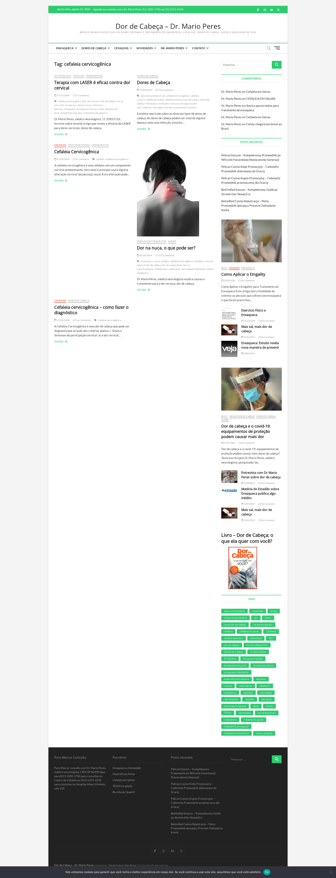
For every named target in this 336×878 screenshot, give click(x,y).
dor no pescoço (68, 105)
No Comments (165, 89)
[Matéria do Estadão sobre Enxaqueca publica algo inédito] (229, 490)
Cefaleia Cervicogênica (76, 151)
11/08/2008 (63, 320)
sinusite (168, 107)
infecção (147, 107)
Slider (172, 241)
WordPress (130, 865)
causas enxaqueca (262, 624)
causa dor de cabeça (235, 624)
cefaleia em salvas (155, 99)
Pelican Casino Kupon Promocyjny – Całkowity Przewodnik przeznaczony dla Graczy (195, 802)
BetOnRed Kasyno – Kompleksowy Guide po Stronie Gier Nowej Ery (195, 815)
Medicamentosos (79, 144)
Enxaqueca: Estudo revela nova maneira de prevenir (260, 345)
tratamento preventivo (236, 733)
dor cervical (93, 101)
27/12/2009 (63, 95)
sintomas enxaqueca (235, 705)
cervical (209, 261)
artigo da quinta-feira (235, 617)
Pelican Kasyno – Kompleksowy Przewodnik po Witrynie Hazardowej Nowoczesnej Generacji (193, 773)
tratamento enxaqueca (95, 112)
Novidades (144, 48)
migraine (248, 692)
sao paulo (267, 699)
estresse (261, 678)
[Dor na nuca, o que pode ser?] (175, 189)
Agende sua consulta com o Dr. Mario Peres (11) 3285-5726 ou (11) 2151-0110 (138, 9)
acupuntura (147, 261)
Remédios (200, 269)
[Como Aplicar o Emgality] (251, 241)
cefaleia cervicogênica (69, 101)
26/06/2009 (145, 255)
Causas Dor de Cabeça (242, 416)
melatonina (230, 692)
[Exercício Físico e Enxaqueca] (229, 314)
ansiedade (257, 610)
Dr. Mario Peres (172, 48)
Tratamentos (94, 75)
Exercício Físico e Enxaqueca (253, 312)
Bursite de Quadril (124, 792)
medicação (174, 269)
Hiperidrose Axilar (124, 774)
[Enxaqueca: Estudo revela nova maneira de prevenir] (229, 349)
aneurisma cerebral (151, 95)
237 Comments (166, 255)
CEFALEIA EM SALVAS (260, 98)
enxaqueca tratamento (236, 672)
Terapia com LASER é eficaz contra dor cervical (92, 85)
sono (256, 705)
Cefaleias (121, 48)
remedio (249, 699)
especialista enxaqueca (236, 678)
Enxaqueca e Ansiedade (127, 768)
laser (101, 109)
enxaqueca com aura (87, 109)
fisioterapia (161, 269)
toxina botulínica (267, 712)
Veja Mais (62, 134)
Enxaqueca (65, 48)
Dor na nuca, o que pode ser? (166, 248)
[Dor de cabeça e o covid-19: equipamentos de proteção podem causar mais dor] (251, 389)
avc (164, 95)
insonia (228, 685)
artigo (273, 610)
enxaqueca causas (252, 658)
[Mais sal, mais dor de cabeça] (229, 329)
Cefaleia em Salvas (258, 91)
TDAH (227, 712)
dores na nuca (85, 105)
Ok (267, 872)
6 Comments (82, 159)
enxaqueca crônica (263, 665)
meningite (158, 107)
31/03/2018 (249, 320)
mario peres (245, 685)
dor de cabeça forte (172, 265)
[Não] (331, 872)
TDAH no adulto (122, 786)
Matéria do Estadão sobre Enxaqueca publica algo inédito (260, 493)
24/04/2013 (249, 353)
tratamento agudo (253, 719)
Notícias (78, 75)
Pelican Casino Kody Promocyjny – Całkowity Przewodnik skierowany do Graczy (193, 788)
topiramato (244, 712)
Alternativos (62, 75)
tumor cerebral (264, 733)
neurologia (266, 692)
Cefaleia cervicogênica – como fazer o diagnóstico (91, 309)
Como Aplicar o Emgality (243, 274)
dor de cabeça (108, 101)
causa (157, 261)
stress (269, 705)
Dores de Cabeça (93, 48)
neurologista (187, 269)
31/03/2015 (249, 337)
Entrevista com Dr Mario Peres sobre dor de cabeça (261, 474)
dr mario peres (258, 651)
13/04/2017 (249, 504)
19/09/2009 (145, 89)
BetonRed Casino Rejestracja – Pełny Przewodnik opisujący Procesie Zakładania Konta (248, 205)
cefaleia (100, 159)
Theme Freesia (115, 865)
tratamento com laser (71, 112)
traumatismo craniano (184, 107)
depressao (256, 638)
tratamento (212, 269)
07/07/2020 (229, 443)
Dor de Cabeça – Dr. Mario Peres (168, 26)
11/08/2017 (249, 483)
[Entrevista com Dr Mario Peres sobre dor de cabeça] (229, 476)
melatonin (264, 685)
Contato (198, 48)
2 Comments (82, 95)
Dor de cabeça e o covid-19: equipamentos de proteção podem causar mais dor (245, 431)
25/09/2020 (229, 280)
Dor (84, 101)
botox (268, 617)
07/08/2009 (63, 159)
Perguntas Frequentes (151, 241)
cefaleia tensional (174, 99)
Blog (224, 268)
